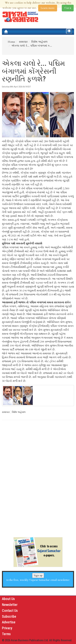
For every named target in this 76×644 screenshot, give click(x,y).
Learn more (48, 8)
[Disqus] (38, 477)
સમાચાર (6, 412)
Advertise (8, 622)
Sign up (38, 575)
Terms (6, 634)
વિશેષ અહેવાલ (19, 412)
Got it (67, 8)
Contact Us (10, 610)
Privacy (7, 628)
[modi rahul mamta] (38, 395)
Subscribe (9, 616)
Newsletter (10, 605)
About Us (8, 599)
